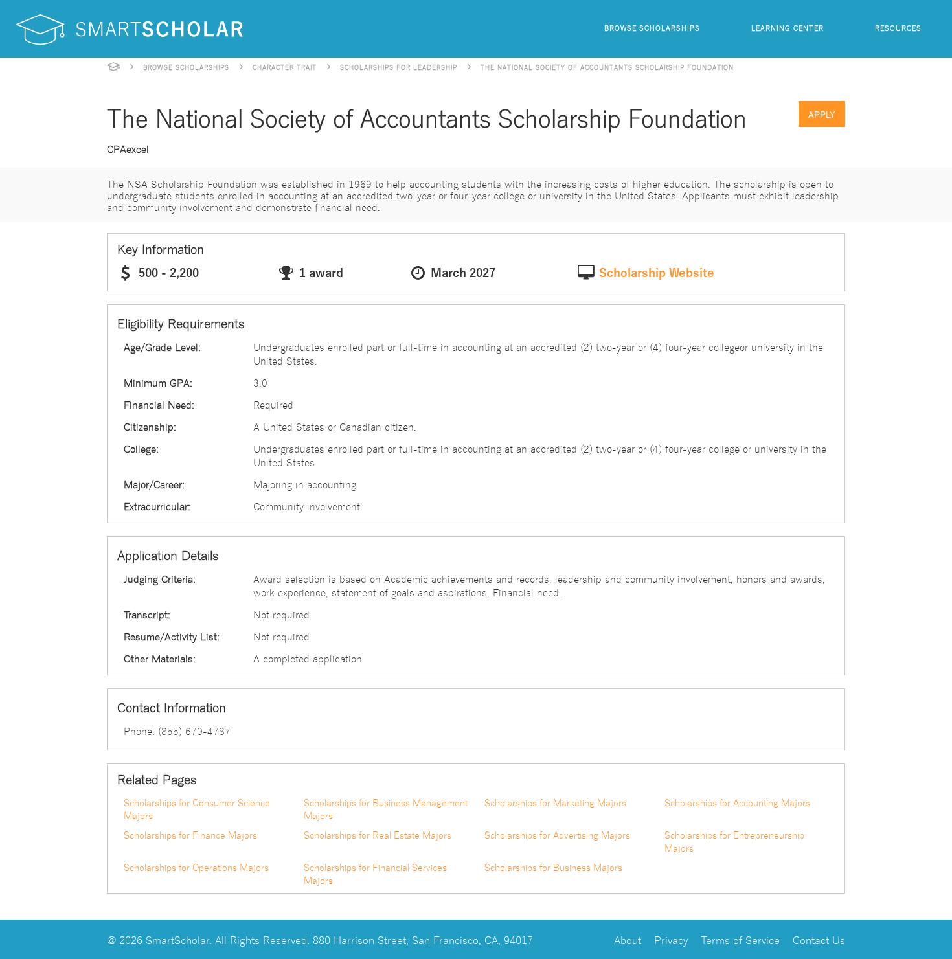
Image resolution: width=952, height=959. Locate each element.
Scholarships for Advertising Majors (557, 834)
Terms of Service (740, 939)
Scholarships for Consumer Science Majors (197, 809)
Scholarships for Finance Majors (190, 834)
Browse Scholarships (652, 27)
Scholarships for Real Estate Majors (377, 834)
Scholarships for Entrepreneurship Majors (734, 841)
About (627, 939)
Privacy (671, 939)
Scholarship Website (656, 273)
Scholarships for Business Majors (553, 867)
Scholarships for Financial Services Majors (375, 873)
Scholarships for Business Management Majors (386, 809)
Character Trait (285, 67)
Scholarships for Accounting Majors (737, 802)
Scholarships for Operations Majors (196, 867)
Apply (821, 114)
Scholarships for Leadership (398, 67)
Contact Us (819, 939)
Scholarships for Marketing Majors (555, 802)
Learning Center (787, 27)
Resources (898, 27)
